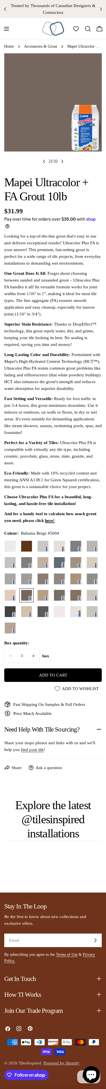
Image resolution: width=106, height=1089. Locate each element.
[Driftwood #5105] (76, 562)
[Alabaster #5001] (92, 595)
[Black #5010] (10, 612)
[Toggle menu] (6, 28)
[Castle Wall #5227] (92, 612)
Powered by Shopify (61, 1063)
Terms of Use (66, 954)
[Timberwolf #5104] (27, 579)
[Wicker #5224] (10, 628)
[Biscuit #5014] (92, 562)
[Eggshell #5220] (59, 546)
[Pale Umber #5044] (43, 595)
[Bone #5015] (27, 612)
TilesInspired (30, 1063)
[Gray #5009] (59, 595)
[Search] (88, 28)
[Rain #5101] (10, 562)
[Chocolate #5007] (27, 546)
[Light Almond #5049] (10, 595)
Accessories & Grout (40, 46)
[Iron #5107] (27, 562)
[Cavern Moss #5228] (92, 579)
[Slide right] (62, 161)
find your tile (32, 749)
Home (9, 46)
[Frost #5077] (10, 546)
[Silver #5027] (10, 579)
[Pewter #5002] (59, 579)
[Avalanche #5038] (59, 612)
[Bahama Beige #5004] (27, 595)
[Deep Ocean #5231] (59, 562)
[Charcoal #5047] (43, 612)
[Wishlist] (76, 28)
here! (50, 520)
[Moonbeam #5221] (76, 612)
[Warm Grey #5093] (43, 546)
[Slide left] (44, 161)
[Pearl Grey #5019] (76, 546)
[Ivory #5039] (43, 562)
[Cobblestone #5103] (92, 546)
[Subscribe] (95, 940)
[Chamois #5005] (76, 579)
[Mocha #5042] (76, 595)
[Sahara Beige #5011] (43, 579)
